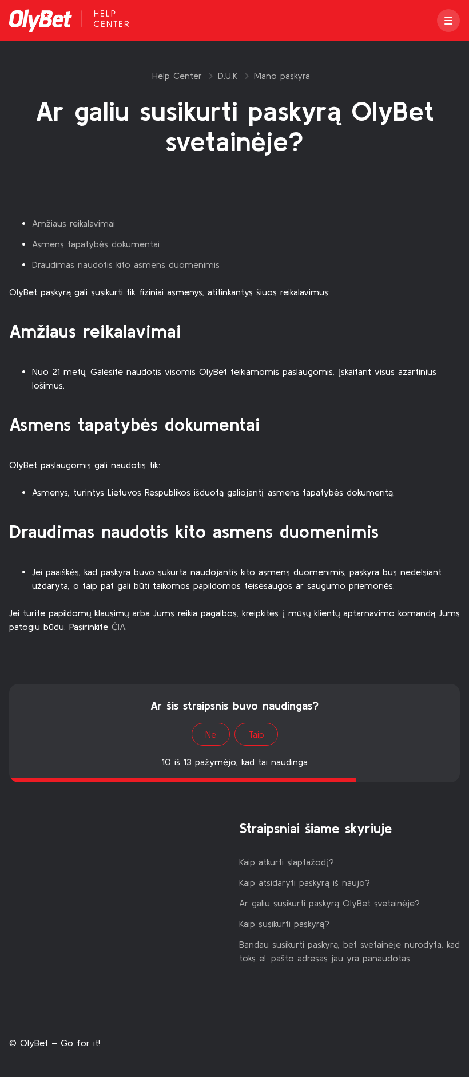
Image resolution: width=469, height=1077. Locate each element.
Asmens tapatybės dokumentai (96, 244)
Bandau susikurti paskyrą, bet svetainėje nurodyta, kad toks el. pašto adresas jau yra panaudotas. (349, 951)
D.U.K (228, 75)
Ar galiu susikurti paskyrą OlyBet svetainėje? (329, 903)
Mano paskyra (282, 75)
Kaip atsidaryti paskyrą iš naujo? (304, 882)
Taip (256, 734)
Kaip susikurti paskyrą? (284, 923)
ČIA (118, 626)
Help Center (177, 75)
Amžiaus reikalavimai (73, 223)
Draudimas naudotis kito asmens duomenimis (126, 264)
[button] (448, 20)
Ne (210, 734)
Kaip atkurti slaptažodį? (286, 862)
